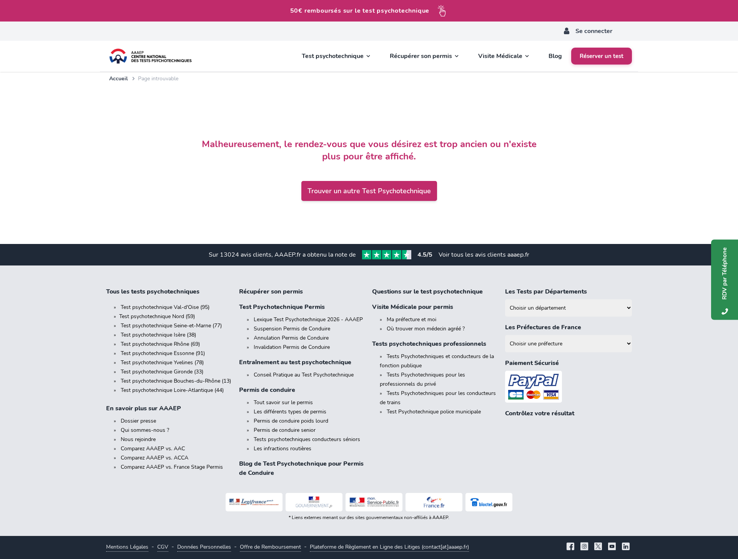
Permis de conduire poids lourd (291, 421)
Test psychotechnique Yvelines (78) (162, 362)
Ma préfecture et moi (411, 319)
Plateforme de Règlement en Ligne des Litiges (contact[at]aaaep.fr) (389, 547)
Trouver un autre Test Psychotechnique (369, 191)
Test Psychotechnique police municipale (434, 411)
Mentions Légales (127, 547)
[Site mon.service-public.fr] (374, 502)
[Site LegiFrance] (254, 502)
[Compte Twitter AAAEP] (598, 547)
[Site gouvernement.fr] (314, 502)
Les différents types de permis (290, 411)
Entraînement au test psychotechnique (295, 362)
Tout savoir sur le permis (283, 402)
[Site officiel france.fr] (434, 502)
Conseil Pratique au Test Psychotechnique (304, 374)
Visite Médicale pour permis (412, 307)
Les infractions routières (282, 448)
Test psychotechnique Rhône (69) (160, 344)
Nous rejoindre (138, 439)
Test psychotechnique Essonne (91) (163, 353)
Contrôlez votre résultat (539, 413)
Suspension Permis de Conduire (292, 328)
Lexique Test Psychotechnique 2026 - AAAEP (308, 319)
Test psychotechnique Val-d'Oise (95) (165, 307)
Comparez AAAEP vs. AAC (153, 448)
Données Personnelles (204, 547)
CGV (162, 547)
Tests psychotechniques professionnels (429, 344)
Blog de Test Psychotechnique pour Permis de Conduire (301, 468)
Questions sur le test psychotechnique (427, 291)
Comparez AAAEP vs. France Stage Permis (172, 467)
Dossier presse (138, 421)
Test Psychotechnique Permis (282, 307)
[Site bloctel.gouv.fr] (488, 502)
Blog (555, 56)
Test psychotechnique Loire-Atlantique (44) (172, 390)
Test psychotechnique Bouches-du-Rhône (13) (176, 381)
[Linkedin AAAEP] (626, 547)
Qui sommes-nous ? (145, 430)
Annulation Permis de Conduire (291, 338)
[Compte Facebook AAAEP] (570, 547)
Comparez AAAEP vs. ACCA (154, 457)
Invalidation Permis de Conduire (292, 347)
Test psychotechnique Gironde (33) (162, 371)
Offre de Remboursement (270, 547)
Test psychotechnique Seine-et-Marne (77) (171, 325)
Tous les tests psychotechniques (152, 291)
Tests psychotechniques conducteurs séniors (307, 439)
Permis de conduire (267, 390)
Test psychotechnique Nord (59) (157, 316)
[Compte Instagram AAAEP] (584, 547)
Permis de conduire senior (285, 430)
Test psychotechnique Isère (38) (158, 334)
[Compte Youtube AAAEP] (612, 547)
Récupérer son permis (271, 291)
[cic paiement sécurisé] (568, 387)
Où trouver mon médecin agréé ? (426, 328)
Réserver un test (601, 56)
